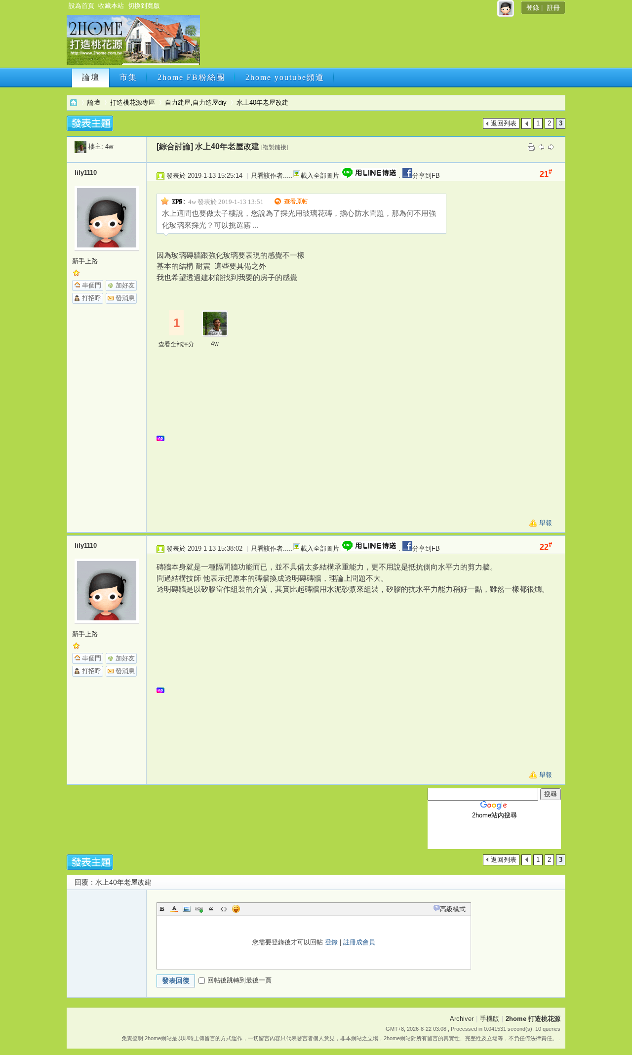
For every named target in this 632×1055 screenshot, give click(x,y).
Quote (211, 909)
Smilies (236, 909)
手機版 (489, 1018)
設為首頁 (81, 5)
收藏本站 (111, 5)
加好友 (125, 285)
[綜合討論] (175, 146)
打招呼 (91, 298)
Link (199, 909)
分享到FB (426, 175)
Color (174, 909)
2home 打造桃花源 (74, 102)
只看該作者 (267, 175)
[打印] (531, 146)
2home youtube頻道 (284, 77)
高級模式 (453, 909)
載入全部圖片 (320, 175)
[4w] (80, 146)
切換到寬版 (144, 5)
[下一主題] (551, 146)
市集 (128, 77)
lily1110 (86, 172)
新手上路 (85, 261)
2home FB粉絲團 (191, 77)
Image (187, 909)
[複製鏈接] (274, 147)
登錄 (532, 7)
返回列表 (503, 123)
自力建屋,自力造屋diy (196, 102)
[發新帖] (90, 123)
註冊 (553, 7)
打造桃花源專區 (132, 102)
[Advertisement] (381, 43)
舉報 (545, 523)
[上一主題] (541, 146)
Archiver (462, 1018)
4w (109, 146)
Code (224, 909)
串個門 (91, 285)
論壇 (91, 77)
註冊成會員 (359, 942)
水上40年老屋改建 (262, 102)
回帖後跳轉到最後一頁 (239, 980)
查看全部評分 (176, 344)
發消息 (125, 298)
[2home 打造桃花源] (133, 63)
